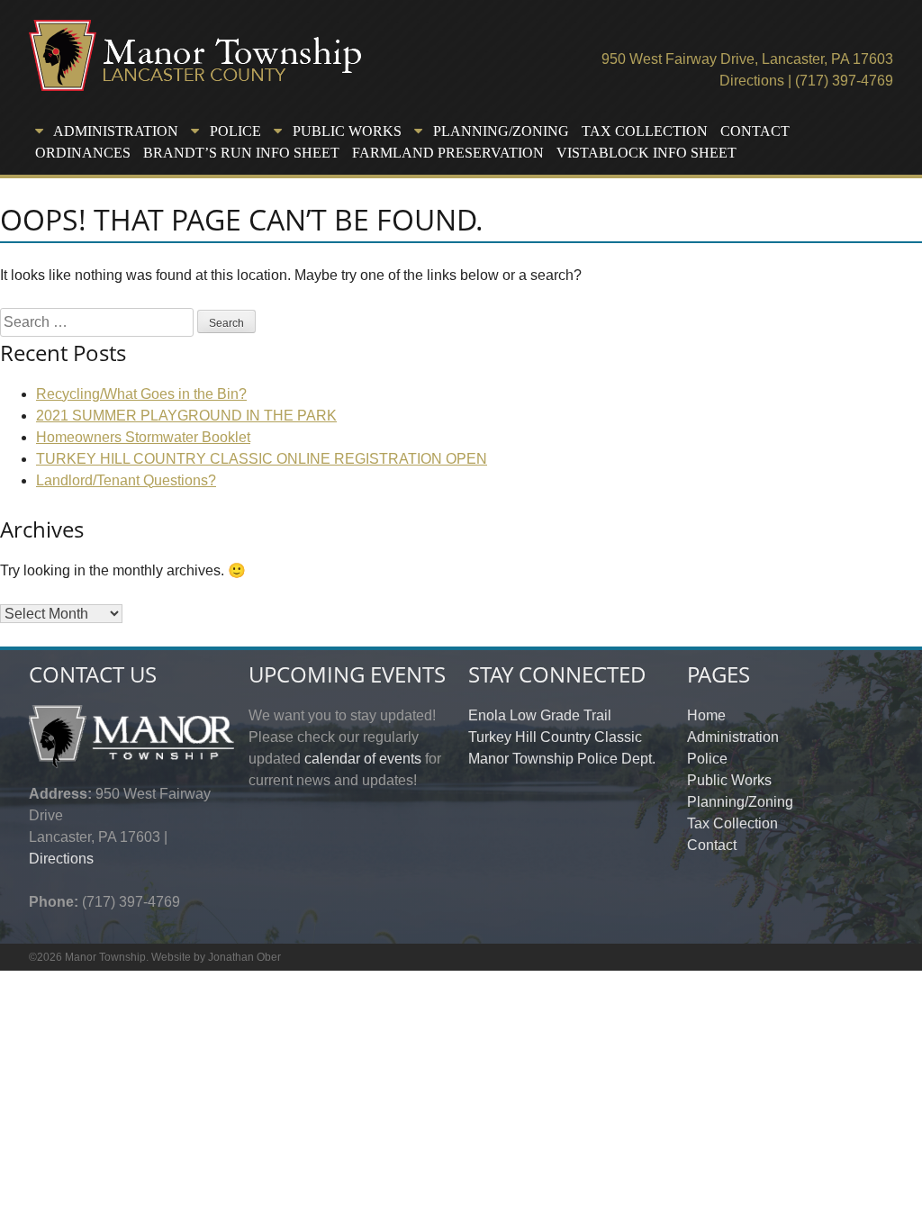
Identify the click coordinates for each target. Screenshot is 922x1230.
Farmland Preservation (448, 152)
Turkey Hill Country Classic (555, 737)
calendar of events (362, 758)
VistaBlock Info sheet (646, 152)
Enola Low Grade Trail (539, 715)
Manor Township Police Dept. (561, 758)
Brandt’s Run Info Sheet (241, 152)
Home (706, 715)
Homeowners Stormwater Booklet (143, 437)
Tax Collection (645, 131)
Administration (733, 737)
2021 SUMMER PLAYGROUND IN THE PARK (186, 415)
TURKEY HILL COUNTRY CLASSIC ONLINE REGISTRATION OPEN (261, 458)
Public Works (729, 780)
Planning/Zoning (740, 801)
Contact (755, 131)
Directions (751, 80)
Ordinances (83, 152)
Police (707, 758)
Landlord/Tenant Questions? (126, 480)
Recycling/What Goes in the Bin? (141, 394)
